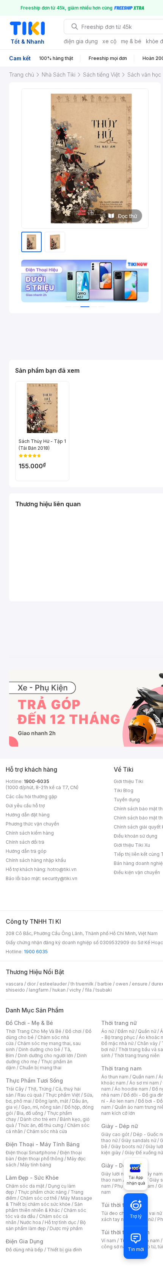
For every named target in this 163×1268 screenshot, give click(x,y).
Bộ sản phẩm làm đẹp (46, 1225)
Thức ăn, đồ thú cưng (40, 1125)
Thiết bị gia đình (64, 1249)
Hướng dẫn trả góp (26, 851)
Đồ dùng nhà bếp (24, 1249)
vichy (75, 990)
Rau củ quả (29, 1095)
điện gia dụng (81, 41)
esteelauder (53, 984)
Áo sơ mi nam (144, 1083)
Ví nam (108, 1240)
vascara (14, 984)
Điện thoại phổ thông (40, 1158)
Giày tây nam (148, 1174)
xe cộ (109, 41)
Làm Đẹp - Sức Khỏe (32, 1177)
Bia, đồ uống (30, 1113)
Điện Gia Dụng (24, 1241)
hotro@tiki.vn (62, 869)
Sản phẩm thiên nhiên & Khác (44, 1207)
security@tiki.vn (59, 878)
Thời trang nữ (119, 1023)
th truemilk (82, 984)
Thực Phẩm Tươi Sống (34, 1080)
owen (122, 984)
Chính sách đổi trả (25, 842)
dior (31, 984)
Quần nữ (147, 1031)
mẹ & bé (131, 41)
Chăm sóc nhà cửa (47, 1131)
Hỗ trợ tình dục (60, 1222)
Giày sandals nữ (138, 1140)
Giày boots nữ (126, 1146)
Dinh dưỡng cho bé (39, 1049)
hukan (59, 990)
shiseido (15, 990)
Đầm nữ (126, 1031)
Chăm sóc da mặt (25, 1186)
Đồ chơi (73, 1031)
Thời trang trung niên (137, 1055)
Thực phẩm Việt (62, 1095)
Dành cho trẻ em (38, 1119)
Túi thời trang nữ (123, 1205)
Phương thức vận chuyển (32, 824)
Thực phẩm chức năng (42, 1192)
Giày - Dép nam (122, 1165)
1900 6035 (36, 951)
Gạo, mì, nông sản (41, 1107)
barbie (104, 984)
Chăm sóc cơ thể (38, 1198)
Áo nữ (107, 1031)
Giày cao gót (115, 1134)
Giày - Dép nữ (119, 1126)
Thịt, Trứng (40, 1089)
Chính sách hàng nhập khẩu (36, 860)
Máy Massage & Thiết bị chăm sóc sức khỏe (49, 1201)
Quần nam (143, 1077)
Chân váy (147, 1043)
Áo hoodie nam (131, 1089)
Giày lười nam (115, 1174)
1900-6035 (36, 781)
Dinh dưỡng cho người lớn (45, 1055)
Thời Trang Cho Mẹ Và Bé (33, 1031)
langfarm (39, 990)
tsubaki (104, 990)
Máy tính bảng (35, 1165)
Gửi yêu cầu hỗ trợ (25, 805)
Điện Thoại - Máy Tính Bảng (43, 1144)
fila (88, 990)
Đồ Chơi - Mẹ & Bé (29, 1023)
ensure (139, 984)
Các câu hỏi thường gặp (31, 796)
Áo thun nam (115, 1077)
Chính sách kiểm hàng (30, 833)
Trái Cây (15, 1089)
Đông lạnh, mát (51, 1101)
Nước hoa (30, 1222)
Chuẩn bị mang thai (40, 1067)
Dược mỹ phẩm (66, 1228)
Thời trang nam (121, 1068)
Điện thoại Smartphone (31, 1152)
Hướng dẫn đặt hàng (28, 815)
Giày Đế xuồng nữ (144, 1152)
